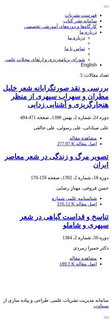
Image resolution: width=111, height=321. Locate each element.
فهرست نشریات (81, 15)
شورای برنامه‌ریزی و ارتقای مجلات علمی (45, 59)
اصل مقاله (77, 143)
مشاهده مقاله (83, 138)
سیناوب (101, 305)
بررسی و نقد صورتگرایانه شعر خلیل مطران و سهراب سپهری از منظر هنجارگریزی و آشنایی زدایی (56, 96)
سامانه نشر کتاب (80, 20)
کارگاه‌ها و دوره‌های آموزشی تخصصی (60, 26)
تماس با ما (75, 48)
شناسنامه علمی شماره (74, 198)
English (89, 64)
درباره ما (88, 32)
